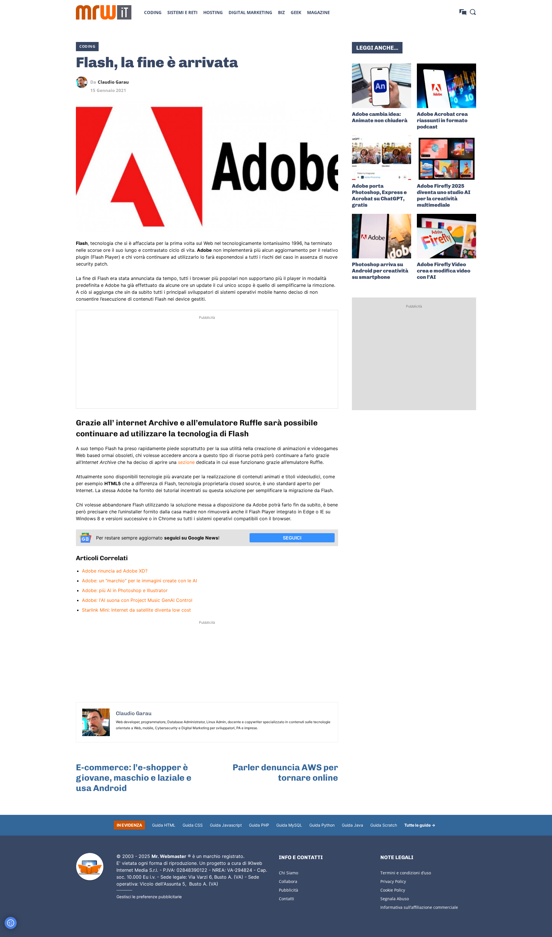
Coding (87, 46)
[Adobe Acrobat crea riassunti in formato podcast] (446, 86)
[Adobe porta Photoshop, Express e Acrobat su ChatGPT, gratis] (381, 158)
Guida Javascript (226, 825)
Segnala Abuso (394, 898)
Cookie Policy (392, 890)
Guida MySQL (289, 825)
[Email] (332, 82)
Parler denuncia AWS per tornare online (285, 772)
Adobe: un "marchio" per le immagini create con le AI (139, 580)
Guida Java (352, 825)
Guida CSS (193, 825)
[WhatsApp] (306, 82)
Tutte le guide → (419, 825)
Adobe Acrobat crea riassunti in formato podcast (442, 120)
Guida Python (322, 825)
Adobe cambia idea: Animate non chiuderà (379, 117)
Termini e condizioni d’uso (405, 872)
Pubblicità (288, 890)
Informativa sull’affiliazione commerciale (419, 907)
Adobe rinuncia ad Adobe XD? (114, 571)
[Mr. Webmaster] (89, 867)
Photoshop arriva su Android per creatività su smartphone (380, 270)
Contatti (286, 898)
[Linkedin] (292, 82)
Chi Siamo (288, 872)
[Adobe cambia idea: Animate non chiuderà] (381, 86)
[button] (472, 11)
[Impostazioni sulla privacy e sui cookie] (11, 923)
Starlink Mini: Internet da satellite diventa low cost (136, 610)
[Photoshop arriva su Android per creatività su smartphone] (381, 236)
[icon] (462, 12)
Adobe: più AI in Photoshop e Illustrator (125, 590)
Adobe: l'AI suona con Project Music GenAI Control (137, 600)
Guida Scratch (383, 825)
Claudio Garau (113, 82)
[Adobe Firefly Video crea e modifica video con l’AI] (446, 236)
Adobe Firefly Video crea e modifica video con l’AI (443, 270)
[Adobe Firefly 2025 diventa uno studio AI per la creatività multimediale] (446, 158)
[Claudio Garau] (83, 82)
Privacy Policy (393, 881)
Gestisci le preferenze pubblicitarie (149, 896)
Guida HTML (163, 825)
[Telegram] (319, 82)
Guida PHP (259, 825)
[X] (279, 82)
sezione (186, 462)
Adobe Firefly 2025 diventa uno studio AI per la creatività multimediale (443, 195)
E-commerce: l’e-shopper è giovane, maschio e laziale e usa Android (133, 777)
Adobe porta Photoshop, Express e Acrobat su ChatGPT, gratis (379, 195)
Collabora (288, 881)
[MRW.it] (103, 12)
